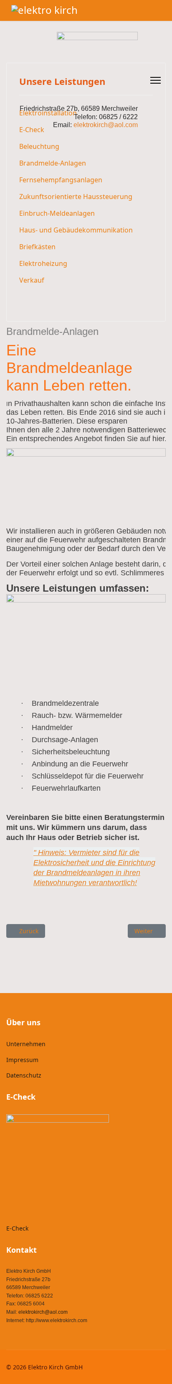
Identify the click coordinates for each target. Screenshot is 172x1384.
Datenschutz (23, 1075)
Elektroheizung (43, 263)
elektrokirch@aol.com (43, 1312)
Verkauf (31, 280)
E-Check (17, 1228)
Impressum (22, 1060)
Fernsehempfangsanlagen (60, 179)
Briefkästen (37, 246)
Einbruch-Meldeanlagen (57, 213)
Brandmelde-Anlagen (52, 163)
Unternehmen (26, 1044)
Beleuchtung (39, 146)
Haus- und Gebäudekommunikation (76, 230)
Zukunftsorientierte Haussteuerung (75, 196)
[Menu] (155, 80)
